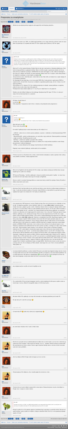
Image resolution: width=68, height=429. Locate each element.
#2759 (65, 398)
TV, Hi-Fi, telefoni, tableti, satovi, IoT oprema (15, 19)
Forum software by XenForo (12, 427)
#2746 (65, 165)
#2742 (65, 52)
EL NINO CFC (5, 275)
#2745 (65, 150)
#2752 (65, 292)
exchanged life (32, 19)
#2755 (65, 337)
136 (16, 21)
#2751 (65, 277)
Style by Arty (64, 427)
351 (28, 21)
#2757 (65, 368)
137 (18, 21)
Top (63, 425)
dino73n (4, 198)
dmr (3, 51)
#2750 (65, 262)
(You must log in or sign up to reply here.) (59, 418)
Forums (11, 8)
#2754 (65, 322)
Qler (3, 321)
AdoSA (3, 260)
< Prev (9, 21)
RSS (66, 425)
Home (61, 425)
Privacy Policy (58, 427)
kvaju (3, 306)
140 (24, 21)
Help (59, 425)
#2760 (65, 415)
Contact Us (54, 425)
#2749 (65, 246)
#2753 (65, 307)
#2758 (65, 383)
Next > (31, 21)
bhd (3, 110)
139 (22, 21)
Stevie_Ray (4, 179)
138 (20, 21)
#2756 (65, 352)
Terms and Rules (50, 427)
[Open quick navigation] (66, 14)
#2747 (65, 184)
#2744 (65, 111)
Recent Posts (14, 11)
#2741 (65, 37)
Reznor (3, 66)
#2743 (65, 96)
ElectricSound (5, 213)
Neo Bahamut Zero (5, 35)
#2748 (65, 199)
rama (3, 411)
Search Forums (5, 11)
